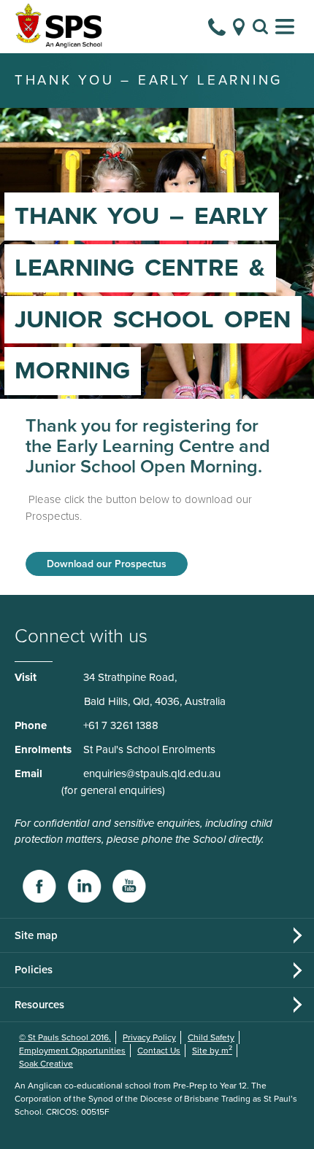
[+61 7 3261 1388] (217, 27)
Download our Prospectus (106, 564)
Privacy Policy (149, 1037)
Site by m (212, 1050)
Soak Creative (46, 1064)
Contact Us (158, 1050)
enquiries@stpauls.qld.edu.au (152, 773)
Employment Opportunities (72, 1050)
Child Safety (211, 1037)
